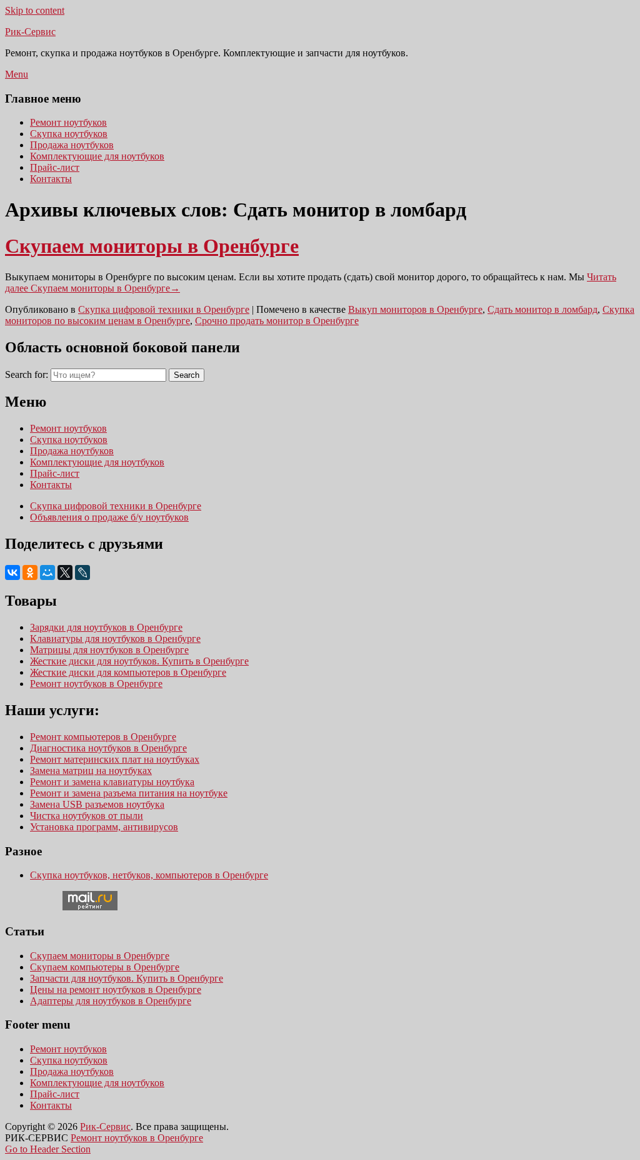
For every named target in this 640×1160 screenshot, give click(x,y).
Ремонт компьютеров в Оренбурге (103, 736)
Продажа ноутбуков (72, 145)
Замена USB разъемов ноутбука (97, 804)
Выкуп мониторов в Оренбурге (415, 309)
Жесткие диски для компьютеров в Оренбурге (128, 672)
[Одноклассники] (30, 572)
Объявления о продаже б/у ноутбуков (109, 517)
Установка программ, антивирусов (104, 827)
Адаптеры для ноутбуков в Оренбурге (110, 1000)
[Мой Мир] (47, 572)
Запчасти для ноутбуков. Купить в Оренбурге (126, 978)
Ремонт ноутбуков (68, 122)
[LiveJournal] (82, 572)
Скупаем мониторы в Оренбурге (152, 246)
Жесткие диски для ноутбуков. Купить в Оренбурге (139, 661)
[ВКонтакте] (12, 572)
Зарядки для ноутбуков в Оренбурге (106, 627)
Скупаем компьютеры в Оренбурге (104, 967)
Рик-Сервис (30, 31)
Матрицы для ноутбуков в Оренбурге (109, 649)
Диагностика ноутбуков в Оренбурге (108, 748)
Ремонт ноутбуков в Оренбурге (96, 683)
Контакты (51, 178)
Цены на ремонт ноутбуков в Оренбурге (115, 989)
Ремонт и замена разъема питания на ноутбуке (129, 793)
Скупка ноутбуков (69, 133)
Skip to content (34, 10)
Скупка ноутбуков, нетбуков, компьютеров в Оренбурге (149, 875)
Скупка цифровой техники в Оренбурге (163, 309)
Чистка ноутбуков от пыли (86, 815)
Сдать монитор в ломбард (543, 309)
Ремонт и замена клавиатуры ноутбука (112, 781)
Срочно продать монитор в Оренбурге (277, 320)
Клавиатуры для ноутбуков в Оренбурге (115, 638)
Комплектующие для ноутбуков (97, 156)
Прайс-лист (54, 167)
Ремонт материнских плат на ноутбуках (114, 759)
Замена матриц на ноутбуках (91, 770)
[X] (65, 572)
